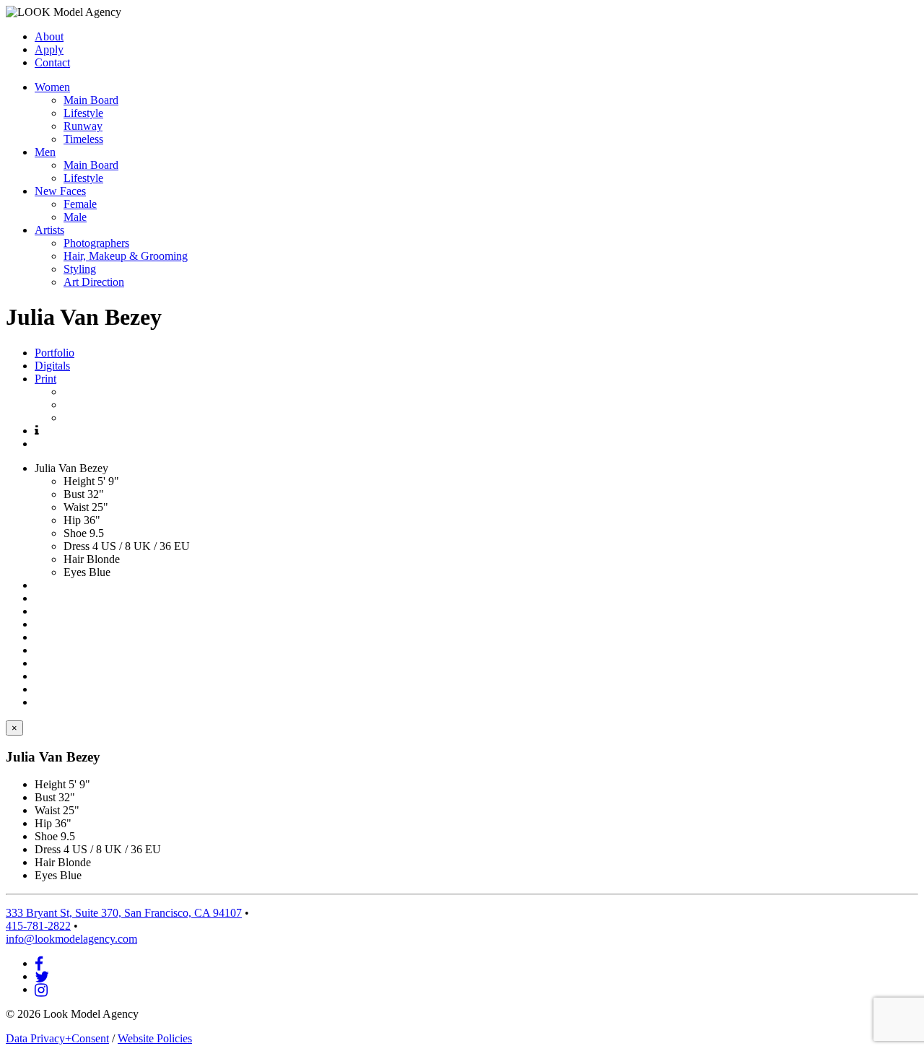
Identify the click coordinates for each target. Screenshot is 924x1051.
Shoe (75, 533)
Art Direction (94, 282)
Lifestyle (83, 113)
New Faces (60, 191)
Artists (49, 230)
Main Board (91, 100)
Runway (83, 126)
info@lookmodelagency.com (71, 939)
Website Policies (155, 1038)
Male (75, 217)
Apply (49, 49)
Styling (80, 269)
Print (45, 378)
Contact (52, 62)
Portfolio (54, 352)
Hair (74, 559)
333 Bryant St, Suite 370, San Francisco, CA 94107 (124, 913)
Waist (76, 507)
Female (80, 204)
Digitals (52, 365)
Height (79, 481)
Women (52, 87)
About (49, 36)
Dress (77, 546)
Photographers (96, 243)
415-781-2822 (38, 926)
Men (45, 152)
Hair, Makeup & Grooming (126, 256)
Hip (72, 520)
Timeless (83, 139)
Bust (74, 494)
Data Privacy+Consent (57, 1038)
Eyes (75, 572)
